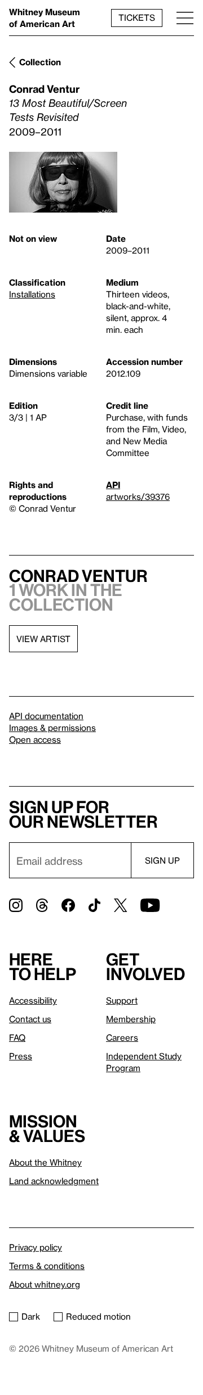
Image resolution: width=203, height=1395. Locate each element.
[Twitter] (120, 905)
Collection (40, 62)
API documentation (46, 716)
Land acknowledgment (54, 1181)
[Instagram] (15, 905)
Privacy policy (35, 1247)
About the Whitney (45, 1162)
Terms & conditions (47, 1266)
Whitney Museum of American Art (44, 18)
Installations (32, 294)
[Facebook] (68, 905)
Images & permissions (52, 728)
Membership (131, 1019)
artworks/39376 (138, 496)
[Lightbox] (63, 182)
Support (122, 1000)
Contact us (30, 1019)
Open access (35, 739)
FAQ (17, 1037)
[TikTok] (94, 905)
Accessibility (33, 1000)
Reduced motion (98, 1316)
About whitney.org (44, 1284)
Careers (122, 1037)
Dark (30, 1316)
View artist (43, 639)
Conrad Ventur (44, 88)
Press (20, 1056)
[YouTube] (150, 905)
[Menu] (185, 17)
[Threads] (42, 905)
